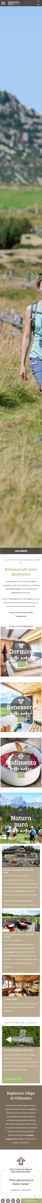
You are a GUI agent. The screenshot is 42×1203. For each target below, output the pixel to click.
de (38, 1)
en (38, 4)
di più (21, 664)
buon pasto (10, 952)
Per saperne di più (13, 1079)
